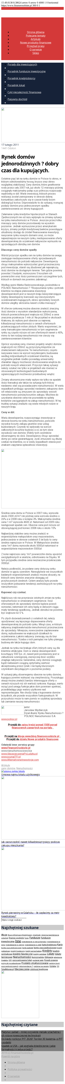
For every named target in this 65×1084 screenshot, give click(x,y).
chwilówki (36, 935)
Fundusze (34, 937)
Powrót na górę (10, 1056)
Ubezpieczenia (22, 969)
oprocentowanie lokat (22, 960)
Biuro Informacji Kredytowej (20, 935)
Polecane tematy (35, 35)
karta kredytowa (49, 945)
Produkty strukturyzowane (34, 963)
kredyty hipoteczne (23, 954)
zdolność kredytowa (39, 969)
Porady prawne (51, 960)
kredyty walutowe (39, 954)
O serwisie (36, 49)
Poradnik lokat (16, 85)
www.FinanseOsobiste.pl (15, 747)
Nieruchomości (24, 768)
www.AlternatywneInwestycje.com (20, 759)
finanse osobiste (16, 938)
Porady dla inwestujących (22, 64)
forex (27, 938)
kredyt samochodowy (34, 951)
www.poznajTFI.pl (11, 756)
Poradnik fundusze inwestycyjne (27, 71)
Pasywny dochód (17, 99)
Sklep (35, 53)
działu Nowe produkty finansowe (32, 739)
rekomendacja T (26, 966)
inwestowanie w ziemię (15, 945)
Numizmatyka (38, 957)
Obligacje (48, 957)
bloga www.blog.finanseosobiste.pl (32, 736)
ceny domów (8, 768)
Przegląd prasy (35, 46)
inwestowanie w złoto (33, 945)
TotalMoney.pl (7, 969)
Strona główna (35, 32)
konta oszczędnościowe (11, 948)
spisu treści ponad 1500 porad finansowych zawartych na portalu (32, 726)
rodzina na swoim (41, 966)
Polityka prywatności (20, 1069)
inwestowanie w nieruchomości (34, 942)
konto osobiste (27, 948)
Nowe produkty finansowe (35, 42)
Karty (60, 944)
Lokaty (50, 953)
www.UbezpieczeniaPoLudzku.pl (19, 753)
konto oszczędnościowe (45, 948)
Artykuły (36, 39)
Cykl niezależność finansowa (24, 92)
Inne (18, 941)
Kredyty (47, 950)
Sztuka (53, 966)
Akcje (4, 934)
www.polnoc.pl (9, 719)
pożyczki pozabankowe (11, 963)
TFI (58, 966)
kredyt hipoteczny (18, 951)
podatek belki (38, 960)
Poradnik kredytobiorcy (21, 78)
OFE (10, 960)
